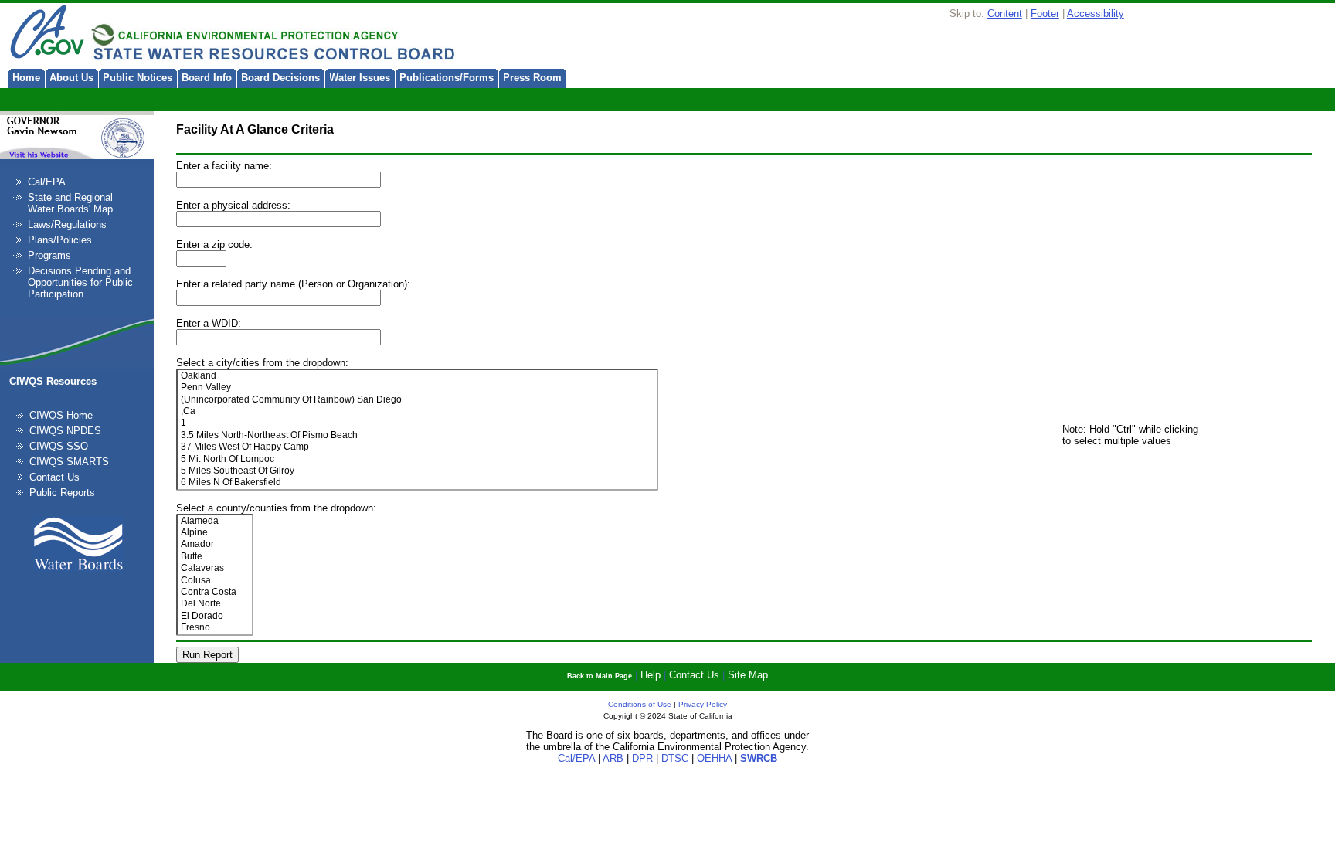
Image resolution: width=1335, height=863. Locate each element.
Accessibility (1095, 13)
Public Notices (137, 77)
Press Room (532, 77)
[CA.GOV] (45, 33)
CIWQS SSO (58, 446)
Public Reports (62, 492)
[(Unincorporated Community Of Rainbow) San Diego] (417, 400)
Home (26, 77)
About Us (71, 77)
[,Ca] (417, 411)
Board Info (207, 77)
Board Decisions (280, 77)
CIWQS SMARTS (69, 461)
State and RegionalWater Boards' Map (70, 203)
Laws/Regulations (67, 224)
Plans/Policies (60, 240)
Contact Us (54, 477)
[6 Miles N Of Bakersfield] (417, 482)
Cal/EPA (47, 182)
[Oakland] (417, 376)
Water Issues (359, 77)
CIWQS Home (61, 415)
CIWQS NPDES (65, 431)
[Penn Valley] (417, 387)
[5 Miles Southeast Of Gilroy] (417, 471)
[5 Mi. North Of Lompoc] (417, 459)
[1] (417, 423)
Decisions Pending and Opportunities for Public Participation (80, 282)
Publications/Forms (446, 77)
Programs (49, 255)
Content (1004, 13)
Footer (1045, 13)
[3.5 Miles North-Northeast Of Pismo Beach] (417, 435)
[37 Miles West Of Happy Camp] (417, 447)
